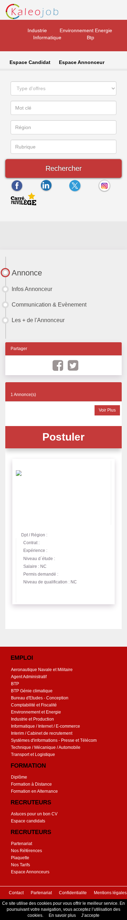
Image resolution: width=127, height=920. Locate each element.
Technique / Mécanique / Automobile (45, 747)
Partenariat (21, 843)
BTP (15, 683)
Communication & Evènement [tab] (49, 305)
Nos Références (26, 850)
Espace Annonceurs (30, 871)
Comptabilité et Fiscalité (34, 705)
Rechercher (64, 168)
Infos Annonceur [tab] (32, 289)
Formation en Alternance (34, 791)
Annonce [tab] (27, 272)
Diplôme (19, 777)
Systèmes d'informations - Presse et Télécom (54, 740)
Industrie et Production (32, 719)
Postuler (63, 437)
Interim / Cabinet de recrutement (41, 733)
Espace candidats (28, 821)
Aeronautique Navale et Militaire (42, 669)
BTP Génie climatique (32, 690)
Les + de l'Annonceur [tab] (38, 320)
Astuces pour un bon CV (34, 813)
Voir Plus (107, 410)
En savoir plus (62, 915)
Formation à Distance (31, 784)
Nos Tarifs (20, 864)
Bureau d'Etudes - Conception (39, 697)
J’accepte (90, 915)
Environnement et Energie (36, 712)
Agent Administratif (29, 676)
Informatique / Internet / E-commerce (45, 726)
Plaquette (20, 857)
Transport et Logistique (33, 754)
